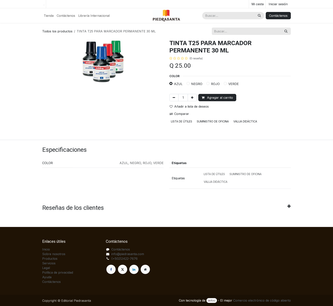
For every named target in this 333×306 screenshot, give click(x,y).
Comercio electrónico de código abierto (262, 300)
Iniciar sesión (278, 4)
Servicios (49, 263)
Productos (49, 258)
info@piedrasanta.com (127, 254)
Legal (46, 268)
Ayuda (46, 277)
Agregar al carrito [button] (219, 97)
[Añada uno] (192, 97)
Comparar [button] (181, 114)
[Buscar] (259, 15)
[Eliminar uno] (173, 97)
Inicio (46, 249)
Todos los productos (57, 31)
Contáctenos (278, 16)
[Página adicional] (145, 269)
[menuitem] (48, 15)
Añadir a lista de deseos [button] (191, 106)
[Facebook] (111, 269)
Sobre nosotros (53, 254)
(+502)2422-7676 (124, 258)
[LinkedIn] (134, 269)
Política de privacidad (57, 272)
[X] (122, 269)
